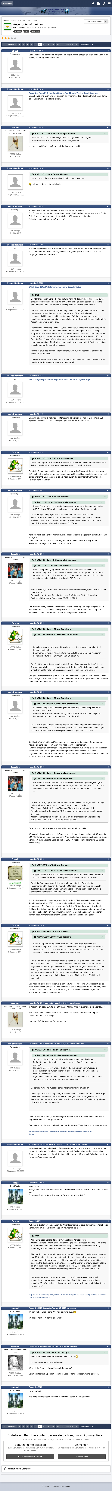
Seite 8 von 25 (86, 45)
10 (48, 45)
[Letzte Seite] (77, 44)
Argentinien (51, 27)
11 (53, 45)
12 (58, 45)
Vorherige (12, 44)
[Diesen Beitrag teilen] (107, 51)
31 (106, 21)
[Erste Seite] (4, 44)
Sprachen (46, 1486)
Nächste (70, 44)
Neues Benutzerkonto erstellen (30, 1457)
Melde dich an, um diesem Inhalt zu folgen (21, 20)
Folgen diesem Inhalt (94, 21)
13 (62, 45)
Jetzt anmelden (82, 1457)
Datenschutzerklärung (61, 1486)
